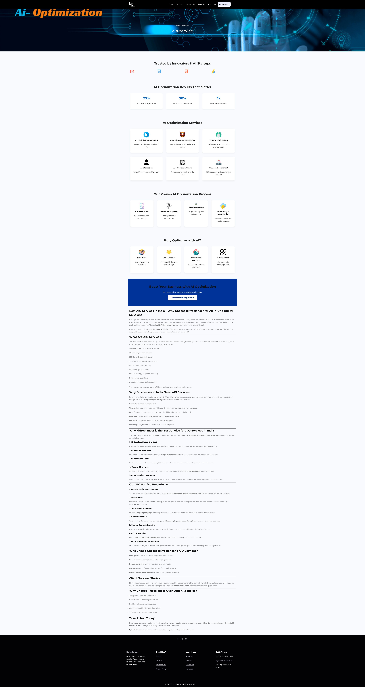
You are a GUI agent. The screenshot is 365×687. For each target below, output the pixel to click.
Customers (190, 665)
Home (178, 25)
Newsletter (190, 669)
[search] (215, 4)
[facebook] (177, 639)
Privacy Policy (161, 669)
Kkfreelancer (132, 652)
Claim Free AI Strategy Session (182, 298)
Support (159, 656)
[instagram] (182, 639)
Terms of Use (161, 665)
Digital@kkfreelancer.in (224, 661)
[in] (186, 639)
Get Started (160, 661)
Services (189, 661)
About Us (189, 656)
